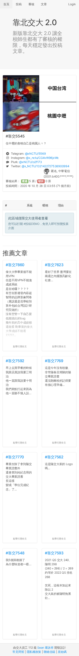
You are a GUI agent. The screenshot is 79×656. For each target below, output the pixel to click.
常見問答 (18, 651)
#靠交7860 (15, 265)
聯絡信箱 (49, 651)
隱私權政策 (34, 651)
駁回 (41, 181)
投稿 (18, 4)
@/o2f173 (30, 162)
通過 (24, 181)
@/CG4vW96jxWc (42, 157)
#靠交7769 (54, 361)
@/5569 (35, 153)
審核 (31, 4)
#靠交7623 (54, 265)
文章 (44, 4)
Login (72, 4)
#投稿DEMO (32, 224)
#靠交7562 (54, 457)
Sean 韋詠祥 (45, 647)
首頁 (6, 4)
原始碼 (62, 651)
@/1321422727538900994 (45, 166)
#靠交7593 (54, 553)
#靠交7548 (15, 553)
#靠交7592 (15, 361)
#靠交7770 (15, 457)
